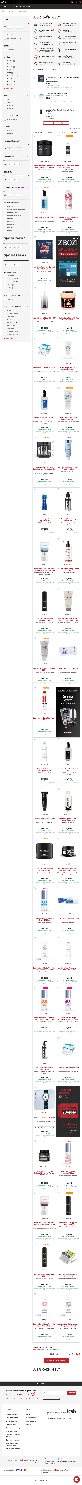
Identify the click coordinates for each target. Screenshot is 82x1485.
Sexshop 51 (29, 1424)
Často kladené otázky (13, 1428)
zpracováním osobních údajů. (51, 1399)
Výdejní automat (11, 1421)
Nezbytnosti (12, 11)
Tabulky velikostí (11, 1431)
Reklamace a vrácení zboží (13, 1435)
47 (35, 1127)
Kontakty (28, 1414)
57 (44, 1127)
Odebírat (71, 1393)
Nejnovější (74, 132)
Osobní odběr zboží (12, 1418)
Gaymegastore (30, 1428)
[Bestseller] (68, 148)
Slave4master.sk (31, 1418)
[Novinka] (68, 450)
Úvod (3, 11)
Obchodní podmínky (12, 1440)
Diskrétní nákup (11, 1424)
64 (50, 1127)
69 (53, 1127)
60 (47, 1127)
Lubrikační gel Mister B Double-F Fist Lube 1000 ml (61, 111)
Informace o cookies (13, 1449)
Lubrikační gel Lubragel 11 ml (56, 93)
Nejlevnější (50, 132)
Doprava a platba (11, 1414)
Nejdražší (62, 132)
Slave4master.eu (31, 1421)
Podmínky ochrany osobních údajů (12, 1444)
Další (78, 1354)
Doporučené (38, 132)
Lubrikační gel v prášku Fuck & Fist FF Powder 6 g (62, 78)
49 (38, 1127)
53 (41, 1127)
